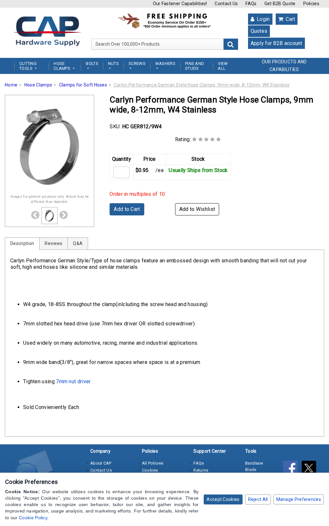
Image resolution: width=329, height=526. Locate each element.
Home (11, 84)
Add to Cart (127, 209)
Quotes (259, 31)
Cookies (150, 470)
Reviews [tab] (53, 243)
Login (262, 19)
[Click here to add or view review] (206, 139)
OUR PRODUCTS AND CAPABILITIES (284, 65)
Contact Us (226, 3)
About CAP (100, 463)
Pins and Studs (194, 66)
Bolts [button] (92, 63)
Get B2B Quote (280, 3)
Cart (289, 19)
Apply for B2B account (276, 43)
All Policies (153, 463)
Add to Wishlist (197, 209)
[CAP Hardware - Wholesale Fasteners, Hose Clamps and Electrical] (47, 30)
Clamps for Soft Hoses (83, 84)
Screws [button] (137, 63)
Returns (200, 470)
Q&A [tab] (78, 243)
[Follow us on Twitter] (310, 469)
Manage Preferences (298, 499)
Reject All (258, 499)
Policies (311, 3)
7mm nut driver (73, 381)
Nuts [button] (113, 63)
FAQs (250, 3)
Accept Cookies (223, 499)
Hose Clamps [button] (62, 66)
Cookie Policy (33, 517)
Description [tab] (22, 243)
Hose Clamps (38, 84)
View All (223, 66)
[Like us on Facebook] (292, 469)
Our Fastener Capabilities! (180, 3)
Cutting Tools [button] (28, 66)
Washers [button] (165, 63)
